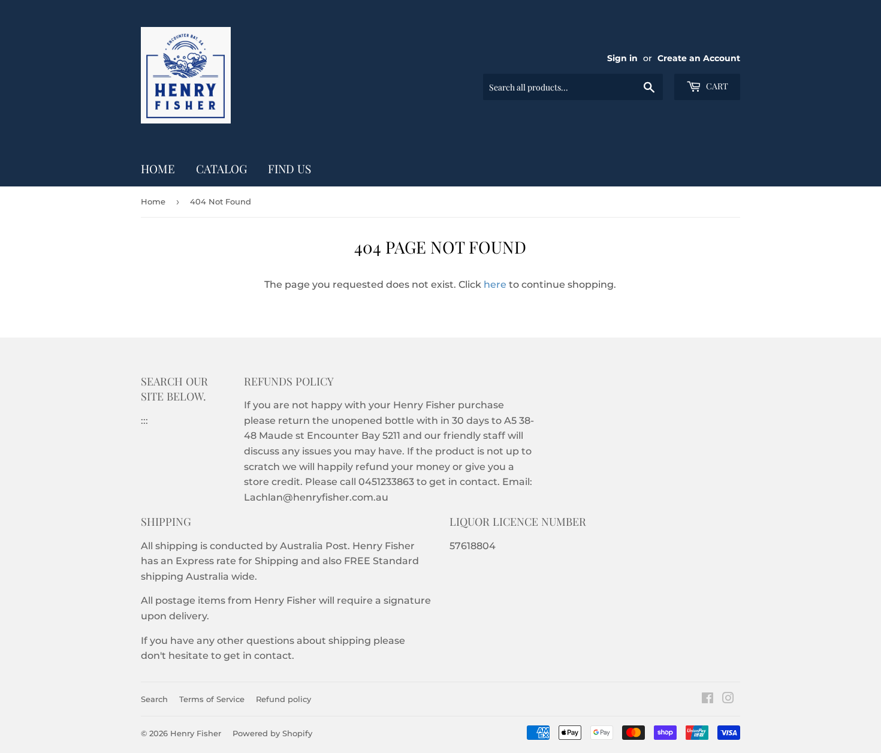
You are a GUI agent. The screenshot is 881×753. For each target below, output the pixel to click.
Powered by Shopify (272, 733)
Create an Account (698, 58)
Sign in (622, 58)
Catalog (221, 168)
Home (158, 168)
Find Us (289, 168)
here (495, 284)
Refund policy (283, 699)
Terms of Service (212, 699)
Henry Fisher (195, 733)
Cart (716, 86)
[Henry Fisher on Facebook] (707, 699)
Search (154, 699)
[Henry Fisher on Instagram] (728, 699)
